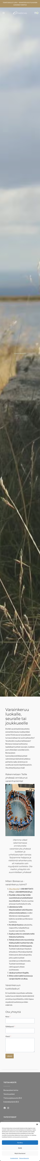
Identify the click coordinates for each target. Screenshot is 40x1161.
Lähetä (9, 1056)
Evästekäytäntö (14, 1158)
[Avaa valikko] (5, 13)
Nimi (7, 1016)
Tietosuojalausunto (24, 1158)
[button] (37, 1124)
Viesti (8, 1036)
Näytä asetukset (20, 1153)
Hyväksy (20, 1142)
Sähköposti (10, 1026)
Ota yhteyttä (14, 889)
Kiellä (20, 1148)
